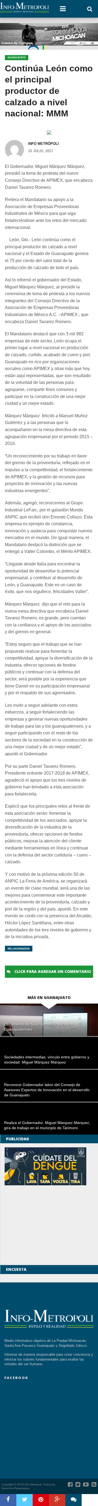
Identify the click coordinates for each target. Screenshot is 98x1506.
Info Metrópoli (43, 144)
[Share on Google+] (57, 1500)
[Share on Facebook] (8, 1500)
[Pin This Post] (41, 1500)
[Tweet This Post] (24, 1500)
